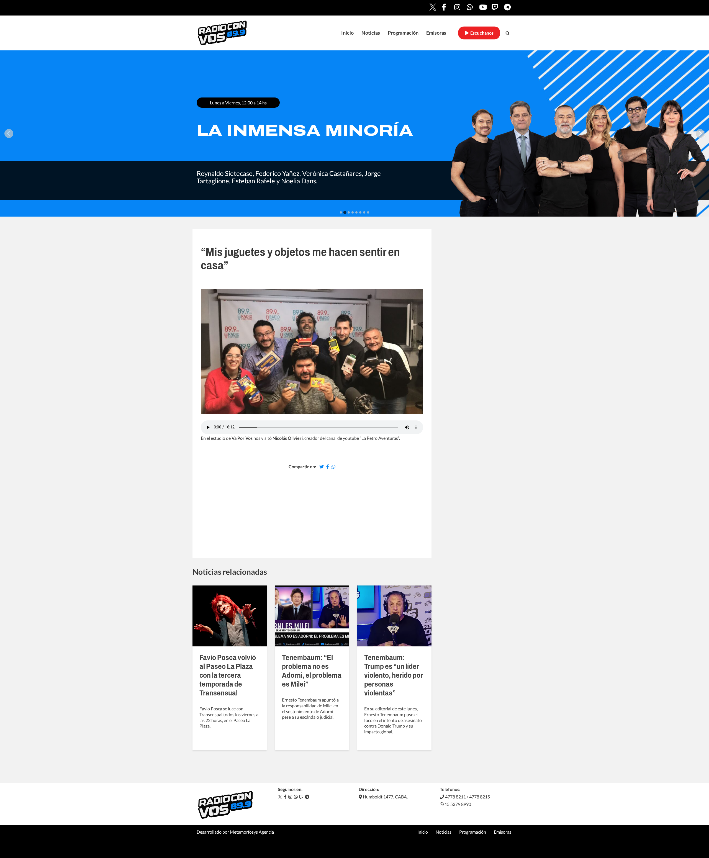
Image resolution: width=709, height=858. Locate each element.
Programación (403, 33)
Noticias (370, 33)
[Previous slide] (8, 133)
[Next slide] (700, 133)
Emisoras (436, 33)
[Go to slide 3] (349, 212)
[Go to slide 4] (352, 212)
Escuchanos (481, 33)
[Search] (507, 33)
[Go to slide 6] (360, 212)
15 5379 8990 (457, 804)
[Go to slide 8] (368, 212)
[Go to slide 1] (341, 212)
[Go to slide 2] (344, 212)
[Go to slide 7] (364, 212)
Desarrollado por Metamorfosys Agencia (235, 831)
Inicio (347, 33)
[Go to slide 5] (356, 212)
